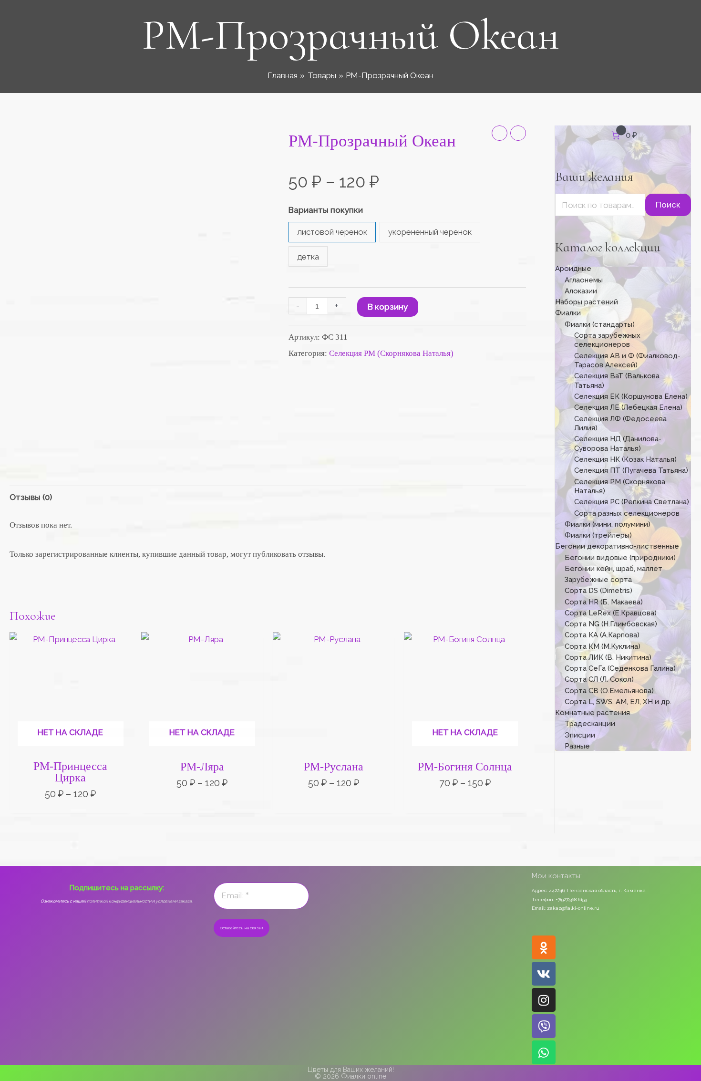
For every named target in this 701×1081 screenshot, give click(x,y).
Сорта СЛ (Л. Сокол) (599, 679)
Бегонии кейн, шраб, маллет (613, 568)
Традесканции (590, 723)
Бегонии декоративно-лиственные (617, 546)
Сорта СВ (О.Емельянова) (609, 690)
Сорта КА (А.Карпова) (602, 635)
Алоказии (581, 291)
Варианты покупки (326, 210)
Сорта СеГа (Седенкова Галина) (620, 668)
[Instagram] (544, 1000)
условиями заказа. (174, 901)
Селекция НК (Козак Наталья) (625, 459)
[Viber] (544, 1026)
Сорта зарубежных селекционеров (607, 340)
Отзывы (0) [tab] (31, 497)
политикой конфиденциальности (119, 901)
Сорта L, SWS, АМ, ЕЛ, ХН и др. (618, 701)
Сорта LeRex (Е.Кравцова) (611, 613)
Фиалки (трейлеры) (598, 535)
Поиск (668, 204)
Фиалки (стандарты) (600, 324)
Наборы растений (586, 302)
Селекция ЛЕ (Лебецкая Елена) (628, 407)
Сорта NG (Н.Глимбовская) (611, 624)
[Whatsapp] (544, 1052)
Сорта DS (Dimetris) (598, 590)
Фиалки (568, 313)
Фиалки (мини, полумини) (607, 524)
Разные (577, 746)
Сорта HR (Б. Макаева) (604, 602)
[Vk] (544, 974)
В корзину (388, 307)
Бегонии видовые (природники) (620, 557)
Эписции (580, 735)
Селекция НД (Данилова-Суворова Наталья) (617, 444)
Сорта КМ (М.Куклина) (602, 646)
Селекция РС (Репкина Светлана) (631, 502)
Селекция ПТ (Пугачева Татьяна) (631, 470)
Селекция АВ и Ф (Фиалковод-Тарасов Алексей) (627, 361)
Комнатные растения (592, 712)
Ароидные (573, 268)
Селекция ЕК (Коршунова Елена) (631, 396)
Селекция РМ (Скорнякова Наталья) (391, 353)
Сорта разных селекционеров (627, 513)
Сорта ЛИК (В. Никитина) (608, 657)
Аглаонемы (584, 280)
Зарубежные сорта (598, 579)
